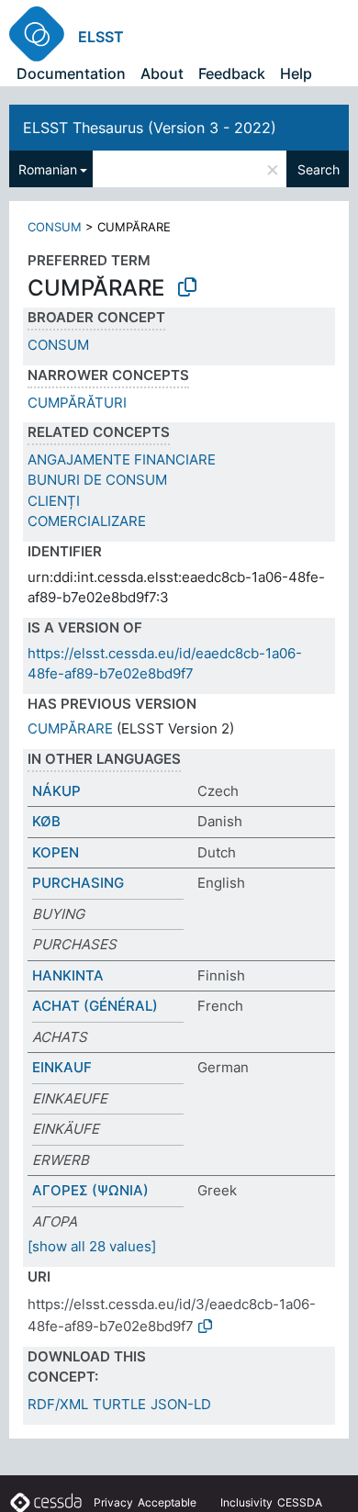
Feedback (231, 73)
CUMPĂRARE (70, 728)
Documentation (71, 73)
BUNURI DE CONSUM (97, 479)
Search (318, 169)
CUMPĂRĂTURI (77, 402)
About (162, 73)
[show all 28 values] (92, 1246)
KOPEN (55, 852)
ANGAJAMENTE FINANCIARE (122, 459)
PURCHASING (78, 882)
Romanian (47, 169)
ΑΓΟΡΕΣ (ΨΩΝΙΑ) (90, 1190)
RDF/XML (58, 1404)
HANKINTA (68, 975)
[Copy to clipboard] (187, 287)
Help (296, 73)
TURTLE (119, 1404)
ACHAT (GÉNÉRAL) (95, 1005)
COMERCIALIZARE (87, 521)
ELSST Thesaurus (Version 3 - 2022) (149, 127)
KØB (46, 821)
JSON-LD (181, 1404)
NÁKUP (56, 791)
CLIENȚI (54, 501)
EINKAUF (62, 1067)
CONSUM (55, 226)
